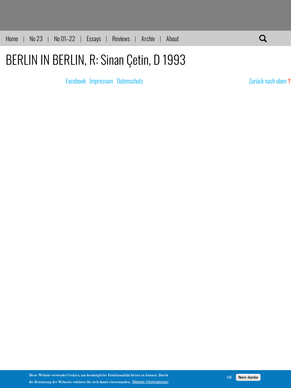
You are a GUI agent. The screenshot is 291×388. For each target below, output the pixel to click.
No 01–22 (64, 38)
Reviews (121, 38)
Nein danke (248, 377)
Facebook (76, 80)
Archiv (148, 38)
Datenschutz (130, 80)
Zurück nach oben (267, 80)
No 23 (36, 38)
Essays (94, 38)
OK (229, 377)
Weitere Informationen (150, 382)
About (172, 38)
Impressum (101, 80)
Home (12, 38)
